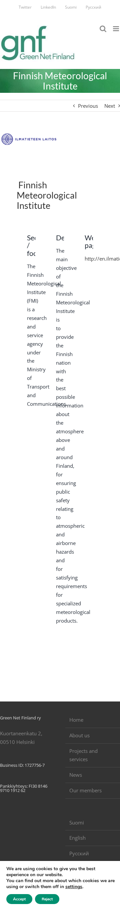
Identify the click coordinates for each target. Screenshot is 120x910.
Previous (88, 105)
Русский (79, 853)
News (75, 774)
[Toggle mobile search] (103, 28)
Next (109, 105)
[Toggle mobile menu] (116, 28)
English (77, 837)
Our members (85, 790)
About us (79, 735)
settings (73, 887)
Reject (47, 899)
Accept (19, 899)
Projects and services (83, 755)
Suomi (76, 822)
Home (76, 719)
